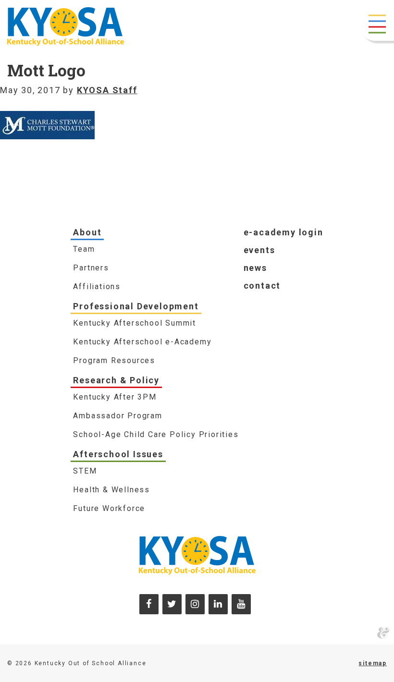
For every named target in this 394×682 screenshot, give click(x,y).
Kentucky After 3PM (114, 397)
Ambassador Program (117, 415)
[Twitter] (172, 604)
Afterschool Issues (118, 454)
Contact (262, 285)
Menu (377, 24)
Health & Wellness (111, 489)
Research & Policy (116, 380)
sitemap (372, 663)
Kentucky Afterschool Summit (134, 323)
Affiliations (97, 286)
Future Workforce (109, 508)
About (87, 232)
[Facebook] (149, 604)
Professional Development (135, 306)
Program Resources (114, 360)
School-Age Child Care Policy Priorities (155, 434)
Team (84, 249)
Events (259, 250)
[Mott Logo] (47, 117)
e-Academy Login (283, 232)
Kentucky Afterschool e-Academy (142, 341)
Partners (91, 267)
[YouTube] (241, 604)
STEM (85, 470)
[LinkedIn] (218, 604)
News (255, 268)
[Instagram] (195, 604)
